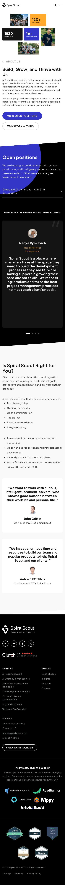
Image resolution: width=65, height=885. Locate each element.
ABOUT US (13, 61)
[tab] (28, 333)
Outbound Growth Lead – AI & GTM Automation (23, 191)
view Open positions (22, 115)
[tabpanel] (32, 274)
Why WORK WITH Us (20, 126)
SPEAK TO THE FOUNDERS (19, 747)
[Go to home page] (11, 5)
